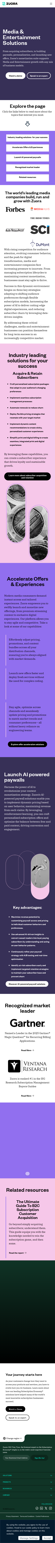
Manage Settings (29, 1538)
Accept (47, 1538)
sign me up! (39, 1457)
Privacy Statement (12, 1516)
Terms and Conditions (27, 1516)
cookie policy (31, 1527)
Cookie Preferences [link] (42, 1516)
